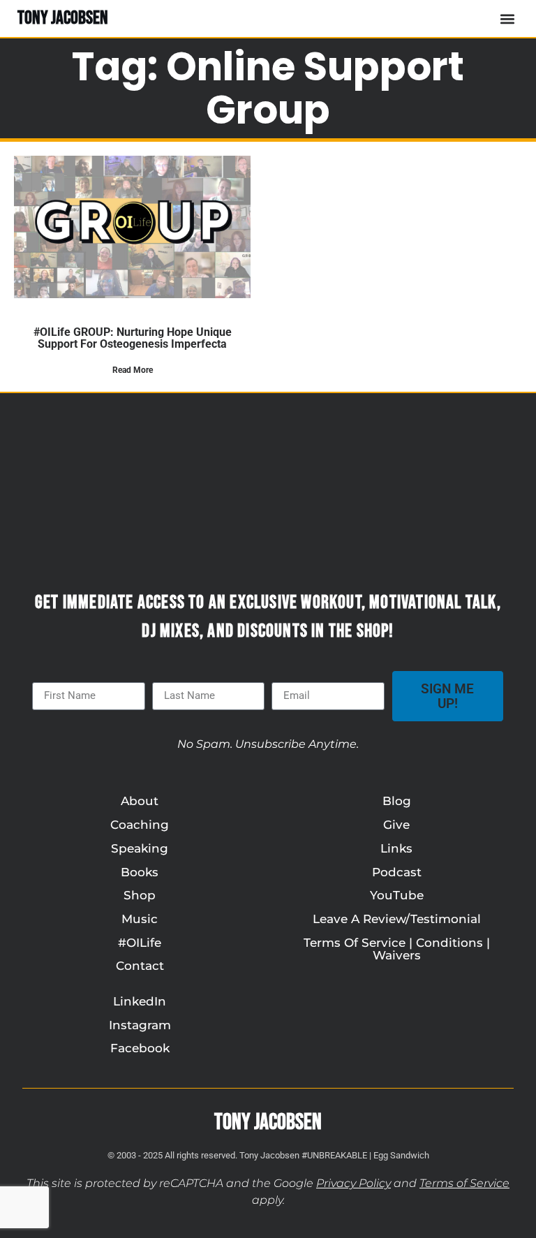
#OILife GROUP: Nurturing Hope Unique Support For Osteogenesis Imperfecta (133, 338)
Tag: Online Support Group (268, 88)
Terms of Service (464, 1183)
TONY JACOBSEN (62, 18)
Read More (132, 370)
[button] (507, 18)
